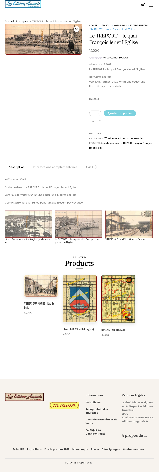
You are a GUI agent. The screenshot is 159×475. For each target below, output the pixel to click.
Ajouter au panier (120, 113)
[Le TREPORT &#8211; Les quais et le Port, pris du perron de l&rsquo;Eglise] (78, 224)
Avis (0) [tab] (91, 167)
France (106, 25)
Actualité (18, 449)
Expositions (34, 449)
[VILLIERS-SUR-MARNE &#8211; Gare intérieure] (129, 224)
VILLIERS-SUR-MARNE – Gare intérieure (125, 239)
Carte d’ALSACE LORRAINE (113, 330)
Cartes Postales (135, 138)
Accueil (9, 21)
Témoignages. (111, 449)
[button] (77, 29)
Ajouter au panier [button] (35, 321)
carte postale (111, 143)
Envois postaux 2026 (57, 449)
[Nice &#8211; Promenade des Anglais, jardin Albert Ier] (28, 224)
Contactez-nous (133, 449)
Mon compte (80, 449)
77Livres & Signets (76, 462)
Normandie (119, 25)
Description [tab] (17, 167)
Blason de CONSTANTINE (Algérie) (78, 329)
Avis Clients (93, 402)
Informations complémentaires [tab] (55, 167)
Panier (95, 449)
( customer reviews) (116, 57)
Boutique (21, 21)
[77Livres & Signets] (23, 3)
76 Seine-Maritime (139, 25)
